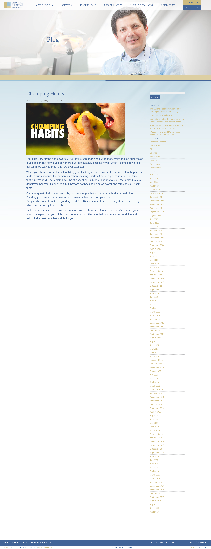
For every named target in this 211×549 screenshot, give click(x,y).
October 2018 (156, 449)
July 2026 (154, 175)
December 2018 (157, 441)
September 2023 (157, 245)
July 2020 (154, 375)
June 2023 (154, 256)
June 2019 (154, 419)
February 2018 (156, 478)
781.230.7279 (192, 7)
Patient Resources (141, 5)
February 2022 (156, 315)
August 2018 (155, 456)
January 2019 (156, 438)
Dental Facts (155, 145)
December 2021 (157, 323)
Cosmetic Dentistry (158, 142)
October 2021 (156, 330)
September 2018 (157, 452)
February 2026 (156, 193)
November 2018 (157, 445)
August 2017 (155, 501)
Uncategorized (156, 168)
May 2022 (154, 304)
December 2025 (157, 201)
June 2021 (154, 345)
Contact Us (168, 5)
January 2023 (156, 275)
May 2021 (154, 349)
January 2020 (156, 393)
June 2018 (154, 464)
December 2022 (157, 278)
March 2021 (155, 356)
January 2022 (156, 319)
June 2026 (154, 178)
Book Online (192, 2)
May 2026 (154, 182)
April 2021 (154, 352)
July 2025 (154, 219)
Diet (151, 149)
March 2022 (155, 312)
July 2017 (154, 504)
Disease (153, 153)
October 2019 (156, 404)
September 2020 (157, 367)
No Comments (76, 100)
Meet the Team (45, 5)
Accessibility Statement (122, 547)
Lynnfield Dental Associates (24, 547)
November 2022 (157, 282)
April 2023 (154, 264)
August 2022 (155, 293)
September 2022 (157, 289)
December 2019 (157, 397)
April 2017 (154, 512)
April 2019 (154, 427)
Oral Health (155, 164)
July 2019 (154, 415)
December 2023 (157, 238)
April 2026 (154, 186)
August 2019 (155, 412)
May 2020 (154, 378)
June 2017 (154, 508)
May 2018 (154, 467)
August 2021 (155, 338)
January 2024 (156, 234)
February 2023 (156, 271)
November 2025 (157, 204)
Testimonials (88, 5)
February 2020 (156, 389)
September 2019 (157, 408)
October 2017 (156, 493)
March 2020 (155, 386)
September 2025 (157, 212)
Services (67, 5)
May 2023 (154, 260)
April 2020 (154, 382)
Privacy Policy (159, 542)
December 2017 (157, 486)
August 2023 (155, 249)
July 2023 (154, 252)
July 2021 (154, 341)
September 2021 (157, 334)
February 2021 (156, 360)
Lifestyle (153, 160)
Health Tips (155, 156)
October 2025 (156, 208)
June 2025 (154, 223)
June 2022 (154, 301)
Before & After (113, 5)
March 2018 (155, 475)
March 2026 (155, 189)
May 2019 (154, 423)
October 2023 (156, 241)
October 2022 (156, 286)
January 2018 (156, 482)
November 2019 (157, 401)
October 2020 (156, 364)
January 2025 (156, 230)
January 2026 (156, 197)
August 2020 (155, 371)
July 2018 (154, 460)
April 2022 (154, 308)
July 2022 (154, 297)
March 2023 (155, 267)
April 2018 (154, 471)
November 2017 (157, 490)
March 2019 (155, 430)
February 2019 (156, 434)
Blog (189, 542)
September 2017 (157, 497)
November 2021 (157, 327)
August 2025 (155, 215)
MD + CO (203, 547)
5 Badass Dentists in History (162, 115)
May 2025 (154, 226)
